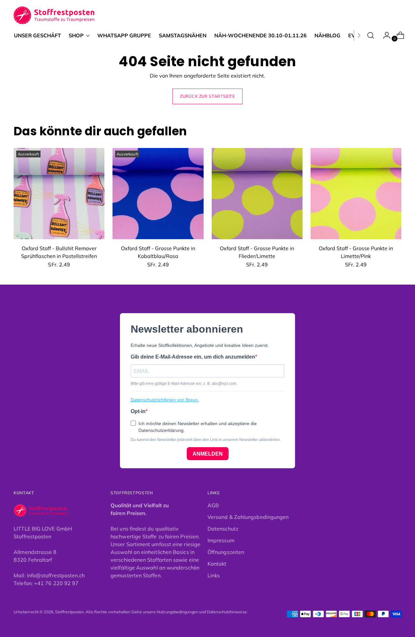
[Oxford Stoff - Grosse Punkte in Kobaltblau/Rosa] (158, 193)
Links (214, 575)
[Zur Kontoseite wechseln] (384, 35)
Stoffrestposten (69, 611)
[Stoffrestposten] (54, 15)
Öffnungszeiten (226, 552)
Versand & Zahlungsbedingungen (248, 517)
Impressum (221, 540)
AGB (213, 505)
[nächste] (359, 35)
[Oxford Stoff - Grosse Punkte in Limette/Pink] (356, 193)
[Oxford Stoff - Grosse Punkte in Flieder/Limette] (257, 193)
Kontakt (217, 563)
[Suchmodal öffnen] (370, 35)
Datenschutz (223, 528)
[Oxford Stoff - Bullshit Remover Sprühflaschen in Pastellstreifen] (59, 193)
